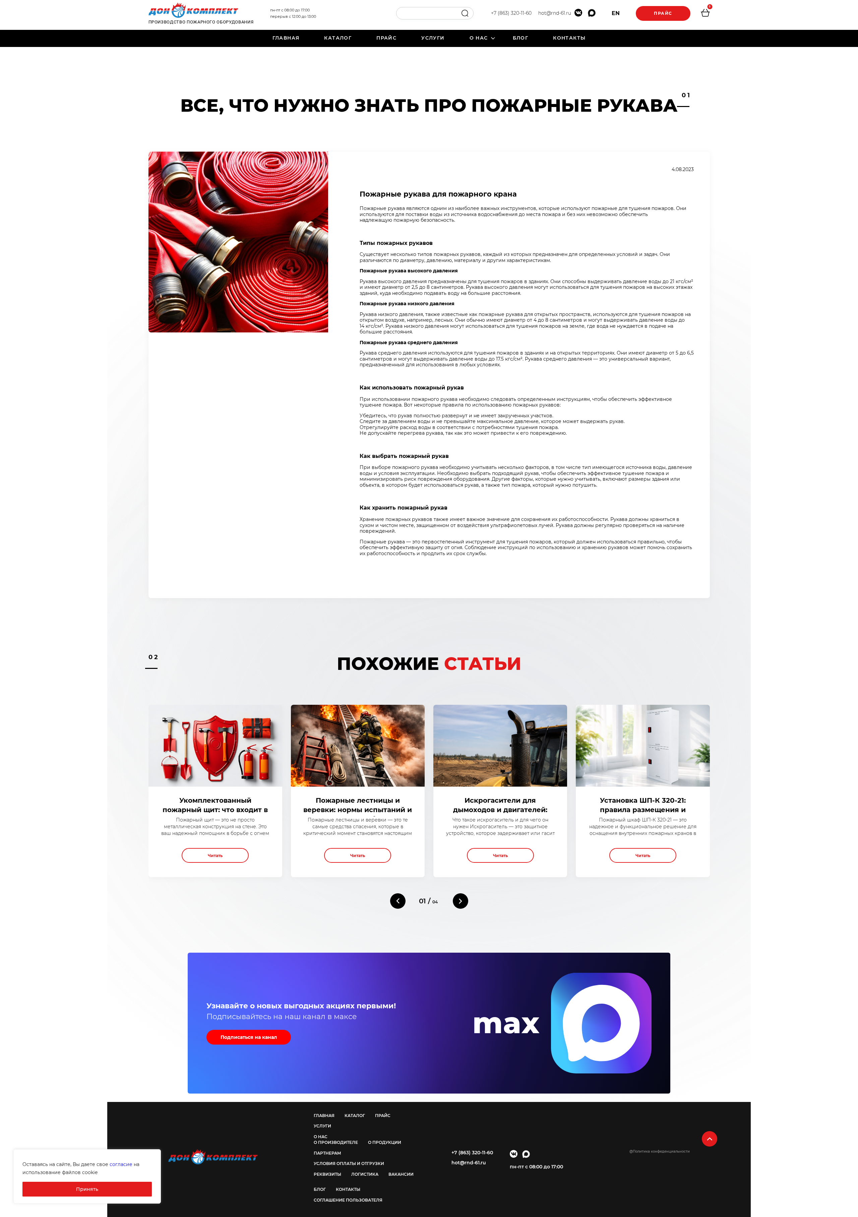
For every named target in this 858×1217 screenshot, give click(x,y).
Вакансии (401, 1174)
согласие (121, 1164)
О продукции (384, 1142)
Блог (521, 38)
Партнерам (327, 1153)
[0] (705, 13)
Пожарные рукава (382, 542)
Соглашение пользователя (348, 1200)
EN (616, 13)
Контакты (569, 38)
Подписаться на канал (249, 1037)
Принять (87, 1189)
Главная (286, 38)
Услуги (432, 38)
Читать (215, 855)
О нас (479, 38)
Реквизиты (327, 1174)
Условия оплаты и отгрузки (349, 1163)
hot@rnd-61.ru (554, 13)
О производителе (336, 1142)
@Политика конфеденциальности (659, 1151)
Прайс (663, 13)
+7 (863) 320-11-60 (511, 13)
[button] (398, 901)
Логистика (364, 1174)
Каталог (338, 38)
